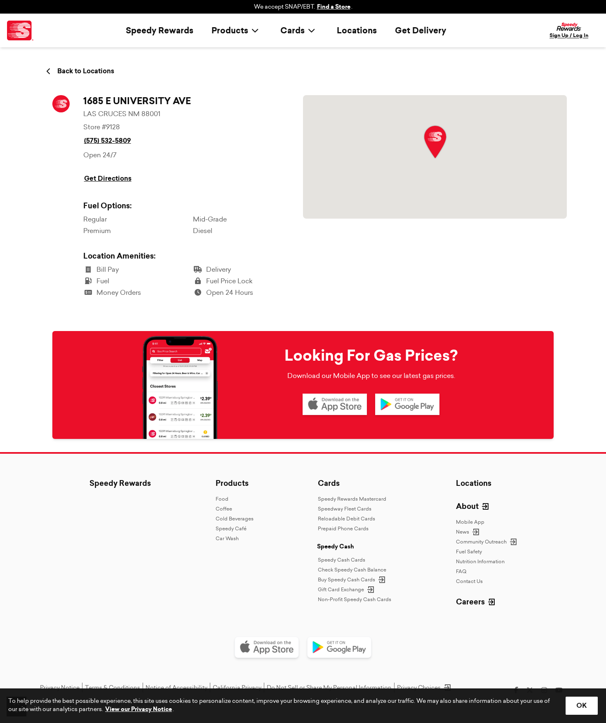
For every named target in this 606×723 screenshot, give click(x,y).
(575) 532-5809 (107, 140)
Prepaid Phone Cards (343, 528)
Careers (470, 602)
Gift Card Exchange (341, 589)
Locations (357, 30)
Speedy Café (231, 528)
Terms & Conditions (112, 687)
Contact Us (469, 581)
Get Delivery (420, 30)
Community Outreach (481, 541)
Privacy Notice (60, 687)
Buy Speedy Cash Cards (346, 579)
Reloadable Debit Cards (346, 518)
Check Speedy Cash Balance (352, 569)
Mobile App (470, 521)
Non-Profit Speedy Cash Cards (354, 599)
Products (232, 483)
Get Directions (108, 178)
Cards (329, 483)
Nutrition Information (480, 561)
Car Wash (227, 538)
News (462, 531)
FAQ (461, 571)
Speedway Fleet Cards (344, 508)
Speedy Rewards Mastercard (352, 498)
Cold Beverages (235, 518)
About (467, 506)
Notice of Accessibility (176, 687)
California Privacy (237, 687)
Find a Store (333, 6)
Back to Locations (85, 71)
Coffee (224, 508)
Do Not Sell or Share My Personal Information (329, 687)
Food (222, 498)
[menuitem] (236, 30)
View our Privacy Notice (138, 709)
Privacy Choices (419, 687)
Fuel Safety (469, 551)
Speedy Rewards (159, 30)
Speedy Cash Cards (341, 559)
